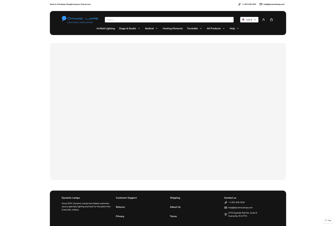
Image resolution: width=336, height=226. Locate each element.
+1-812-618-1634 (249, 4)
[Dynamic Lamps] (80, 19)
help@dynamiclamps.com (274, 4)
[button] (271, 20)
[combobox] (169, 20)
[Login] (263, 20)
